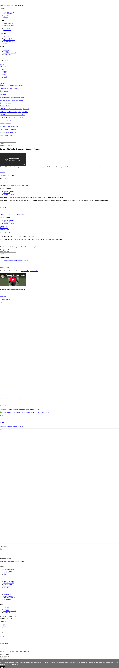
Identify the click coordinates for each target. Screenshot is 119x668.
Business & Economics (6, 185)
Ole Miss (2, 214)
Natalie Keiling (3, 422)
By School (6, 15)
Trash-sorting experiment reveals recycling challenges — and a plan (14, 260)
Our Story (6, 50)
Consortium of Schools (6, 561)
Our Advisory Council (9, 53)
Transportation (25, 185)
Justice (5, 74)
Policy (5, 76)
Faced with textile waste (5, 415)
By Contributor (7, 13)
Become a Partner (8, 41)
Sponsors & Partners (18, 561)
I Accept (2, 667)
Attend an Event (7, 38)
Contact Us (3, 621)
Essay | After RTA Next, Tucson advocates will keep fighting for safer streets (16, 398)
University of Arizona (6, 409)
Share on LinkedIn (8, 191)
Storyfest (5, 17)
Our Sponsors (7, 54)
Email (4, 250)
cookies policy (89, 662)
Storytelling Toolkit (8, 25)
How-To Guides (7, 27)
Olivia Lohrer (3, 296)
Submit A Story (4, 228)
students (8, 214)
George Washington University (29, 271)
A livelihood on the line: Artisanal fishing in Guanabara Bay (12, 289)
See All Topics (4, 226)
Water (5, 77)
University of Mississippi (7, 175)
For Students (6, 28)
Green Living (17, 185)
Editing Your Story (8, 23)
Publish (2, 65)
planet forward (19, 5)
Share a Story (7, 37)
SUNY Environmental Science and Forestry (12, 426)
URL (1, 646)
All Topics (3, 66)
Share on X (6, 193)
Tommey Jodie (3, 405)
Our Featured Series (8, 12)
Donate (5, 43)
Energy (5, 71)
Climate (5, 69)
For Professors (7, 30)
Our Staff (6, 51)
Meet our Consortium (9, 40)
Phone (1, 242)
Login (5, 62)
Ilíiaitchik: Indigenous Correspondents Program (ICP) (27, 409)
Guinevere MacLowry (4, 267)
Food (4, 72)
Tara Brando (2, 172)
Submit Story (3, 207)
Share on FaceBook (8, 194)
